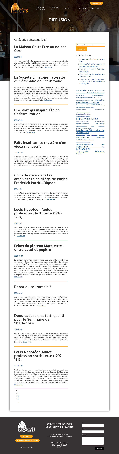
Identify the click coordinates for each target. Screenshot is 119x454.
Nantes (88, 135)
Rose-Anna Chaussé (100, 137)
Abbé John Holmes (80, 95)
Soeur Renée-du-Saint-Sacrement (83, 142)
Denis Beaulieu (79, 104)
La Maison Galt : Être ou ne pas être (40, 48)
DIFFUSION (82, 8)
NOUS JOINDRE (96, 8)
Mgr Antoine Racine (87, 119)
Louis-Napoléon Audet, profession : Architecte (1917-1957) (38, 213)
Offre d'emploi (94, 135)
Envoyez (99, 448)
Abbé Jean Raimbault (80, 93)
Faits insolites (95, 105)
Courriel (84, 429)
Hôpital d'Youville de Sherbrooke (83, 112)
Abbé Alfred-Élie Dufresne (84, 90)
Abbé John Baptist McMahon (95, 93)
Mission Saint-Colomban (84, 128)
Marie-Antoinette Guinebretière (82, 116)
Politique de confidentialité (26, 447)
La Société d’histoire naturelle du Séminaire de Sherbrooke (39, 79)
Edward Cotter (87, 104)
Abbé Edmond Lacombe (99, 90)
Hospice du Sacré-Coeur (99, 109)
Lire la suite (49, 67)
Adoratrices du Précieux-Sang (98, 95)
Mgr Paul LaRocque (100, 123)
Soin (102, 144)
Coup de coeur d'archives (87, 102)
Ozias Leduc (101, 135)
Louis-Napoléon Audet (83, 114)
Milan (92, 126)
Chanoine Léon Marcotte (99, 97)
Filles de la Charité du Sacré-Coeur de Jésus (85, 107)
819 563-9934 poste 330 (59, 434)
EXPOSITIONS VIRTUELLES (40, 8)
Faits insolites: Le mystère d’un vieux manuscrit (40, 144)
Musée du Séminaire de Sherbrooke (90, 131)
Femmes (102, 104)
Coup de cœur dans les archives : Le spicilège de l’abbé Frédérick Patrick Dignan (41, 179)
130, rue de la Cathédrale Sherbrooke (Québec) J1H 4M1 (59, 445)
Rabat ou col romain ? (32, 286)
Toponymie (82, 151)
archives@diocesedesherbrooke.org (59, 436)
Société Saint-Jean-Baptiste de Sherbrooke (85, 139)
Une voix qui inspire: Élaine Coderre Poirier (37, 112)
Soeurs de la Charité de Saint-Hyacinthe (84, 144)
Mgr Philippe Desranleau (81, 126)
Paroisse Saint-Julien (82, 137)
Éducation (99, 151)
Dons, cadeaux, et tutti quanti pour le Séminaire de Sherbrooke (39, 319)
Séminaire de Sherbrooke (90, 147)
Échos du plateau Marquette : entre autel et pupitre (39, 247)
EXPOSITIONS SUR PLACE (54, 8)
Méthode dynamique (80, 135)
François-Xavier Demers (81, 109)
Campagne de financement (84, 98)
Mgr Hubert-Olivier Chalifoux (82, 121)
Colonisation (99, 100)
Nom (83, 423)
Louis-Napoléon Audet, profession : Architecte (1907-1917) (38, 356)
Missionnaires (101, 126)
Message (84, 435)
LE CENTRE (68, 8)
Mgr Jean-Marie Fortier (99, 121)
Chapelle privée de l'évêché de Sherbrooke (84, 100)
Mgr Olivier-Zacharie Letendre (82, 123)
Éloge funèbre (79, 153)
